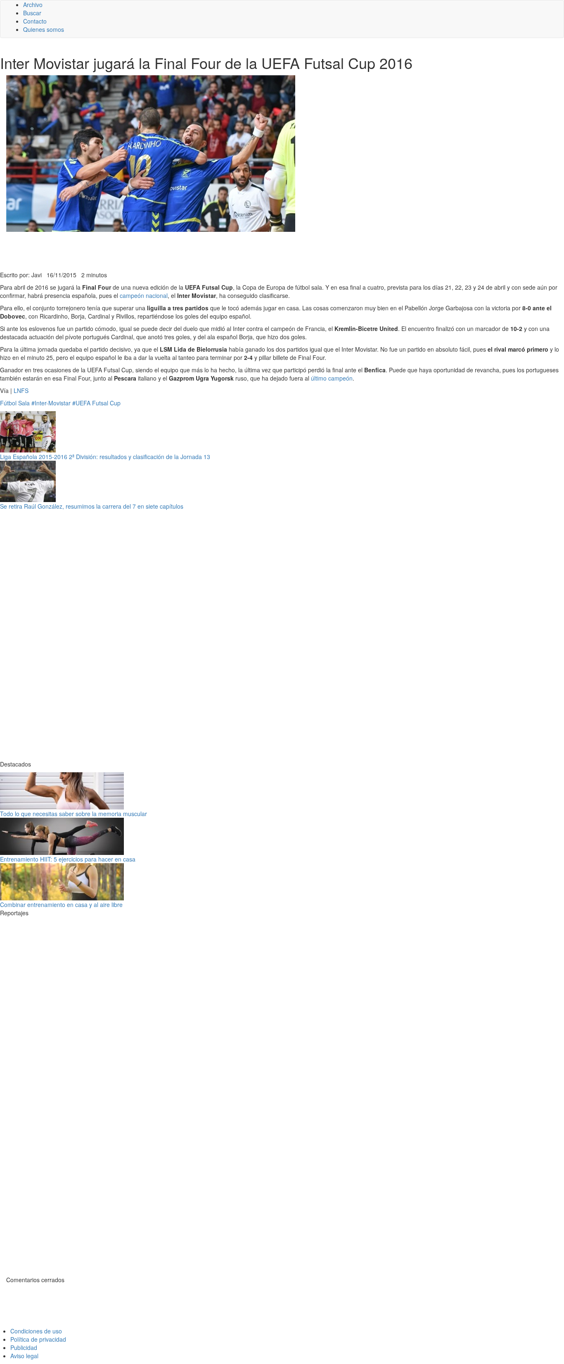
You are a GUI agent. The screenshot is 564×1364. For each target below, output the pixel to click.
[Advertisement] (202, 250)
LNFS (21, 390)
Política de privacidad (38, 1339)
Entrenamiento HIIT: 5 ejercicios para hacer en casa (67, 859)
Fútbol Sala (15, 403)
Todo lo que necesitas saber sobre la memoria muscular (73, 813)
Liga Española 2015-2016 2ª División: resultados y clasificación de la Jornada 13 (105, 456)
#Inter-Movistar (51, 403)
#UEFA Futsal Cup (96, 403)
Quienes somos (43, 29)
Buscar (32, 13)
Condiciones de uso (36, 1331)
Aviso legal (24, 1356)
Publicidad (23, 1347)
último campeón (332, 378)
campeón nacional (144, 295)
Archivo (33, 4)
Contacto (35, 21)
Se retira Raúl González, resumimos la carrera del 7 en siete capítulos (91, 506)
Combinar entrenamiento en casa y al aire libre (61, 904)
